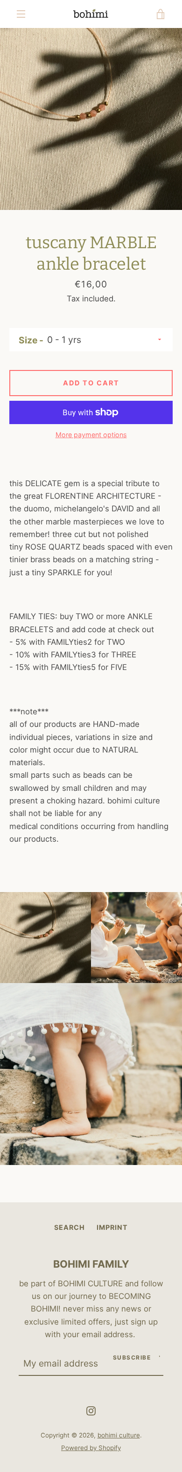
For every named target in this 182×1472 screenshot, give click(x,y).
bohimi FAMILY (91, 1264)
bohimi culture (119, 1435)
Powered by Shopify (91, 1447)
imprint (112, 1227)
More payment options (91, 435)
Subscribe (132, 1357)
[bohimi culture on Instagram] (91, 1410)
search (69, 1227)
